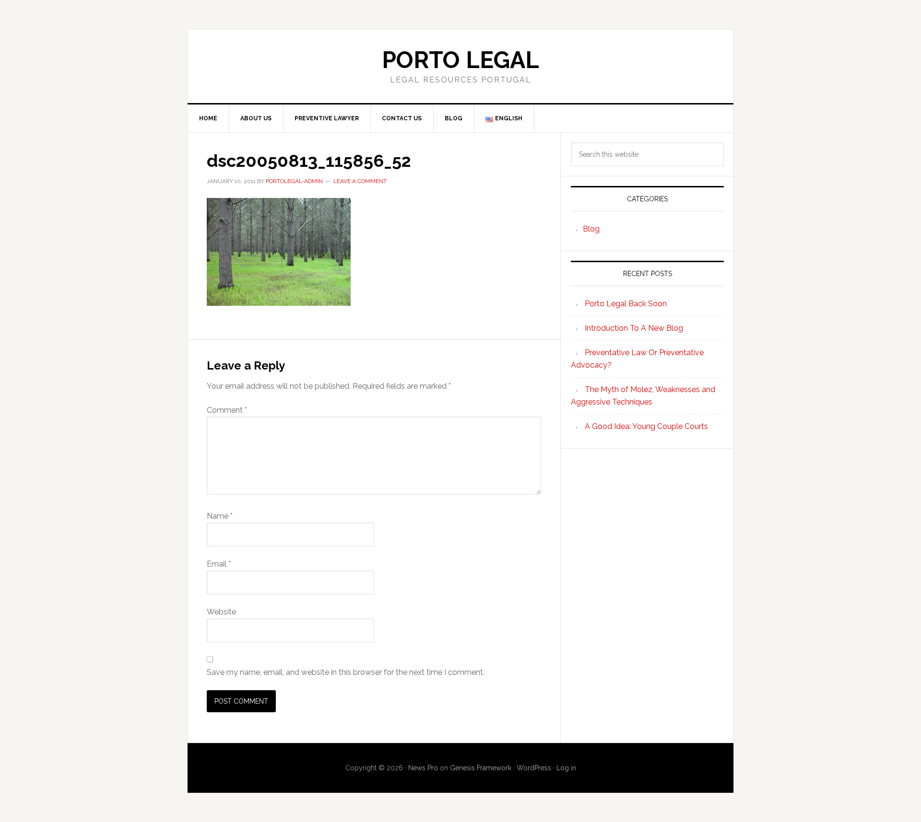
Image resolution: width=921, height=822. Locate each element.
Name (220, 516)
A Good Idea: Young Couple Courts (646, 426)
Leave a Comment (360, 181)
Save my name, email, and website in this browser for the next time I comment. (345, 672)
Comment (227, 410)
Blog (591, 228)
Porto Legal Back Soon (626, 303)
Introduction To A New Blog (634, 328)
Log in (566, 768)
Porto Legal (460, 59)
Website (221, 611)
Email (219, 563)
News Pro (423, 768)
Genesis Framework (480, 768)
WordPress (534, 768)
